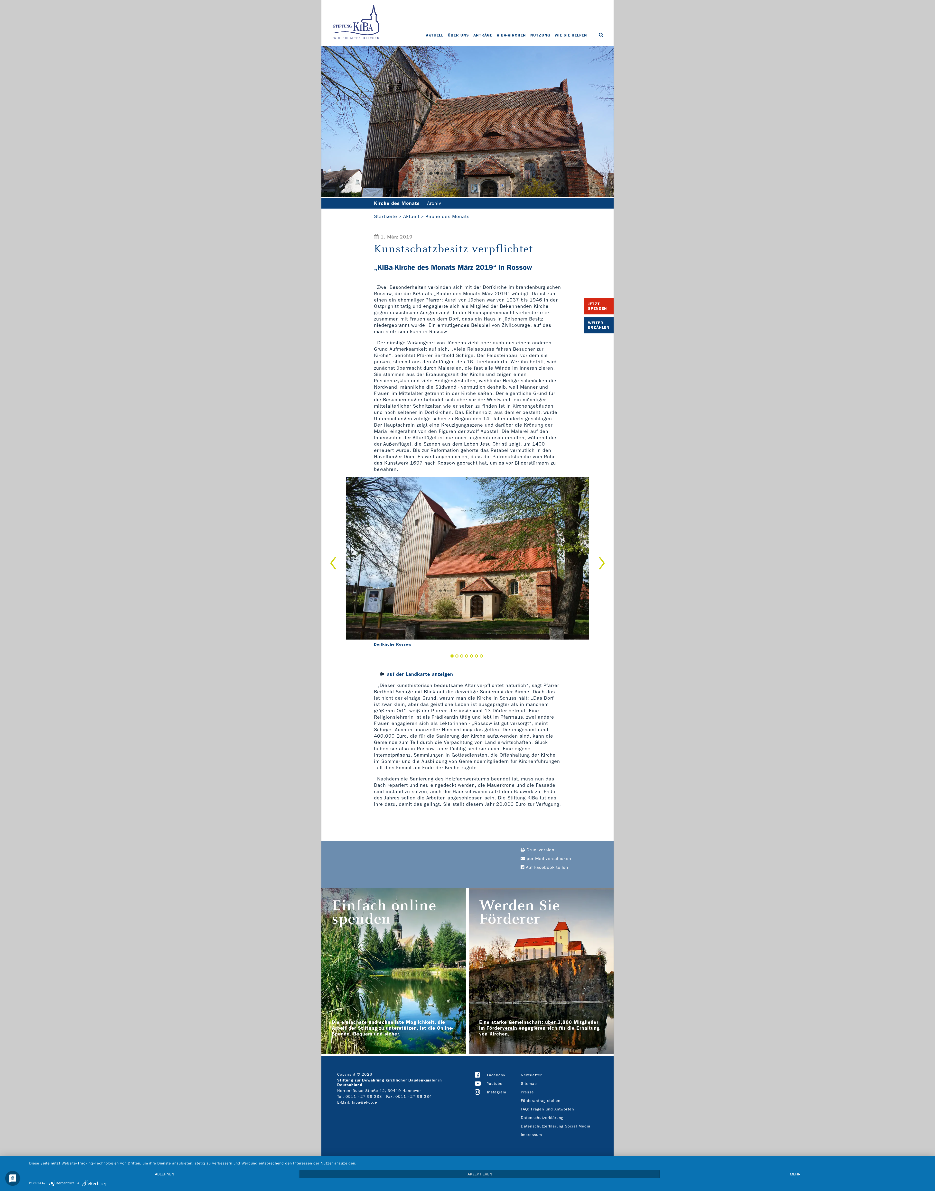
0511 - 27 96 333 (364, 1096)
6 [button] (476, 656)
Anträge (482, 35)
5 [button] (471, 656)
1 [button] (452, 656)
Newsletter (531, 1075)
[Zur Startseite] (356, 22)
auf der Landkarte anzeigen (420, 674)
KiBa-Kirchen (511, 35)
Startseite (385, 216)
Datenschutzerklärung (542, 1117)
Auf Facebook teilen (546, 867)
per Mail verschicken (548, 858)
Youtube (495, 1083)
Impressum (531, 1134)
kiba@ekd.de (364, 1102)
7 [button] (481, 656)
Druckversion (539, 849)
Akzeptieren (480, 1174)
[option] (467, 563)
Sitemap (529, 1083)
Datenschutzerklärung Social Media (555, 1126)
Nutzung (540, 35)
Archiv (434, 203)
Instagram (496, 1092)
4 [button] (466, 656)
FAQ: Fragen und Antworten (547, 1109)
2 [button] (456, 656)
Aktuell (434, 35)
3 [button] (461, 656)
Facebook (496, 1075)
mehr (795, 1174)
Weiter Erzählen (598, 325)
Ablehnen (164, 1174)
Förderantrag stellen (541, 1100)
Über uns (458, 35)
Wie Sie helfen (571, 35)
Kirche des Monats (447, 216)
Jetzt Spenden (597, 306)
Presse (527, 1092)
